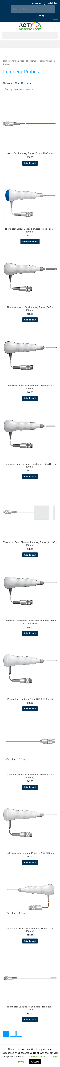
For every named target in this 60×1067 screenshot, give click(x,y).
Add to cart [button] (30, 163)
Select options (30, 241)
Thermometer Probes (35, 61)
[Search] (51, 9)
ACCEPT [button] (35, 1062)
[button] (55, 16)
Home (6, 61)
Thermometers (17, 61)
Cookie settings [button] (37, 1056)
